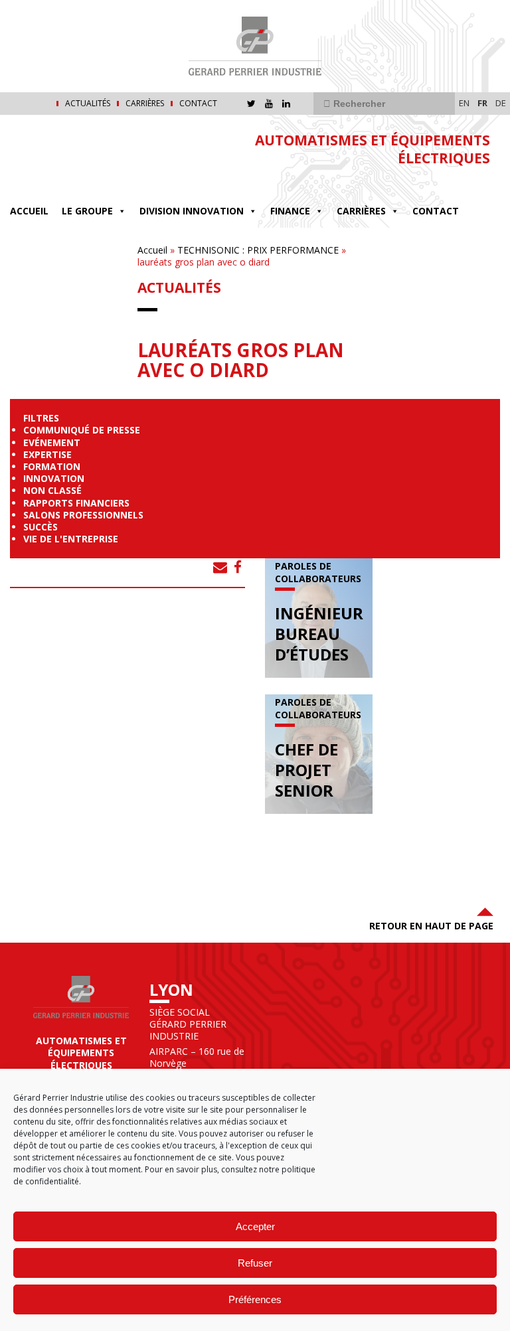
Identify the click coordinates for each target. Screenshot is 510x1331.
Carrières (145, 103)
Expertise (47, 454)
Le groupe (87, 210)
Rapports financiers (76, 503)
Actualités (87, 103)
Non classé (52, 490)
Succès (40, 526)
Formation (51, 466)
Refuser (255, 1263)
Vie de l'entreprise (70, 538)
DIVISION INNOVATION (191, 210)
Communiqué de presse (81, 430)
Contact (198, 103)
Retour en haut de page (431, 925)
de (500, 103)
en (464, 103)
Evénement (51, 442)
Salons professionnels (83, 515)
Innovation (53, 478)
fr (482, 103)
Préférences (255, 1299)
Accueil (29, 210)
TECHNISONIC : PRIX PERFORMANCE (258, 250)
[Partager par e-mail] (220, 567)
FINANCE (290, 210)
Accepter (255, 1226)
